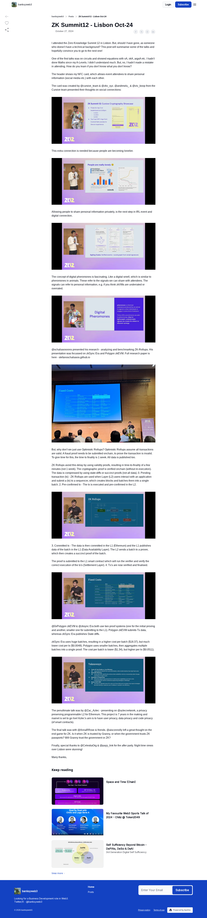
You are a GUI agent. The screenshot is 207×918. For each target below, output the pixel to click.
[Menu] (195, 4)
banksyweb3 (58, 16)
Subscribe (183, 4)
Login (168, 4)
